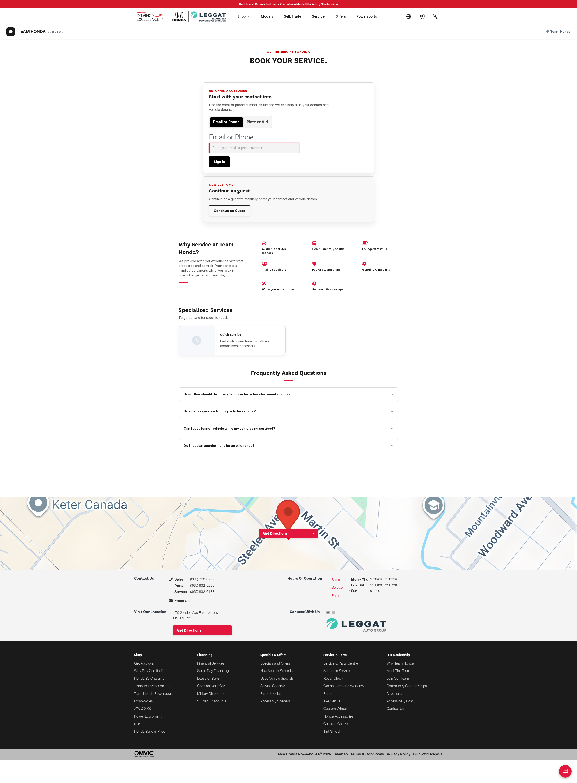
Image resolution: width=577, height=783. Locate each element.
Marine (139, 723)
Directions (394, 693)
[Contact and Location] (422, 16)
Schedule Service (336, 670)
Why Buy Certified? (149, 670)
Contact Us (395, 708)
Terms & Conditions (367, 754)
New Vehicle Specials (276, 670)
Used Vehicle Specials (277, 678)
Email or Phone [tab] (226, 122)
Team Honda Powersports (154, 693)
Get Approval (144, 663)
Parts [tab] (336, 595)
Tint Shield (331, 731)
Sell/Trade (292, 16)
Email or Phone (231, 137)
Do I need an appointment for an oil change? (219, 445)
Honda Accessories (338, 716)
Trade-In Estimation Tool (152, 685)
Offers (340, 16)
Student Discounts (211, 701)
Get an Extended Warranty (343, 685)
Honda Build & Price (149, 731)
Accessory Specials (275, 701)
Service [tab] (337, 587)
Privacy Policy (398, 754)
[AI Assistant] (565, 771)
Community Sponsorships (407, 685)
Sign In (219, 162)
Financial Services (210, 663)
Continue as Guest (229, 210)
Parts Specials (271, 693)
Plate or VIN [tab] (257, 122)
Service (318, 16)
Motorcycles (143, 701)
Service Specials (272, 685)
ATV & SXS (142, 708)
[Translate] (409, 16)
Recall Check (333, 678)
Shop (241, 16)
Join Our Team (398, 678)
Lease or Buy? (208, 678)
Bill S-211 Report (427, 754)
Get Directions (275, 533)
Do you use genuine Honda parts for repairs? (220, 411)
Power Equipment (148, 716)
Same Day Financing (213, 670)
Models (267, 16)
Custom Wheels (335, 708)
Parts (327, 693)
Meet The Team (398, 670)
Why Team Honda (400, 663)
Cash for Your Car (211, 685)
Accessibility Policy (401, 701)
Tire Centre (331, 701)
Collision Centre (335, 723)
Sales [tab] (336, 579)
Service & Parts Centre (340, 663)
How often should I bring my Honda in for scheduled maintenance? (237, 394)
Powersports (367, 16)
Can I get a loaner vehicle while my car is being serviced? (229, 428)
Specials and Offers (275, 663)
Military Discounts (210, 693)
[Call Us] (436, 16)
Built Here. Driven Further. (288, 4)
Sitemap (341, 754)
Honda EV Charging (149, 678)
